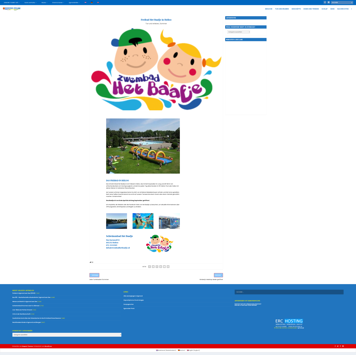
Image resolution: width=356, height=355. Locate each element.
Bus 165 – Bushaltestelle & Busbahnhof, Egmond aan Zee (31, 297)
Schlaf (325, 9)
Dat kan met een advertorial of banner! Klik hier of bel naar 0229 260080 (248, 304)
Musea (44, 3)
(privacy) (301, 328)
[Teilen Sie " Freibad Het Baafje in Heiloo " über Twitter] (153, 266)
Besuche (268, 9)
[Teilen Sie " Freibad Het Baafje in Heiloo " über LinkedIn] (161, 266)
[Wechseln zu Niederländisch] (85, 2)
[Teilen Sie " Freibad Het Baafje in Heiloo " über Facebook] (149, 266)
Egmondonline (73, 3)
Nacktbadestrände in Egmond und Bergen (26, 322)
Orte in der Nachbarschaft (21, 314)
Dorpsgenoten (129, 304)
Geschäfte (296, 9)
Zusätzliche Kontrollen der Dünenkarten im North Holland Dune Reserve (36, 318)
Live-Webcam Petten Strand (22, 310)
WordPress (48, 346)
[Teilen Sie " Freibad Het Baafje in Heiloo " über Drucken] (168, 266)
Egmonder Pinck (129, 308)
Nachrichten (343, 9)
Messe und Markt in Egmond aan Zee (24, 301)
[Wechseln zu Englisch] (98, 2)
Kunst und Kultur (30, 3)
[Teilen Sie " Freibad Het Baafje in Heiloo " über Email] (164, 266)
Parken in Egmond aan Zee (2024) (23, 293)
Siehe (332, 9)
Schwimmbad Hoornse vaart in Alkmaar (25, 306)
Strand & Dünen (57, 3)
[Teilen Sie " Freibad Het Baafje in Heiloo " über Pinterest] (157, 266)
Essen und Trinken (311, 9)
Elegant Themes (27, 346)
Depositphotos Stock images (134, 300)
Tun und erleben (282, 9)
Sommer (163, 23)
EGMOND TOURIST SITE (11, 3)
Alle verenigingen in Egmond (133, 296)
